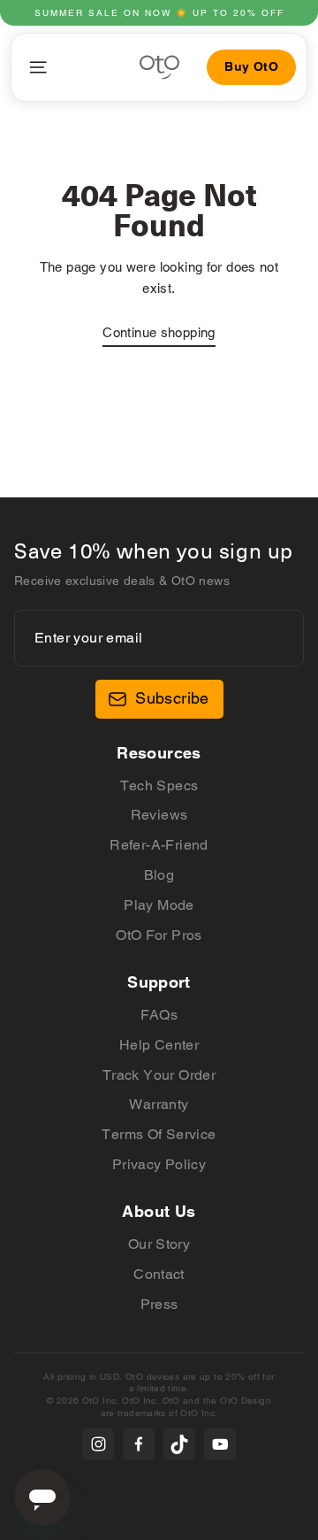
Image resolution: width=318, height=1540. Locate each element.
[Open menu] (38, 67)
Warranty (158, 1104)
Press (159, 1304)
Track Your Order (159, 1074)
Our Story (159, 1244)
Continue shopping (159, 332)
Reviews (159, 814)
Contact (159, 1274)
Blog (159, 874)
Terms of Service (159, 1134)
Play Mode (158, 905)
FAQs (159, 1014)
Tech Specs (159, 785)
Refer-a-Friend (159, 844)
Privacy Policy (159, 1164)
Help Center (159, 1044)
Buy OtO (251, 66)
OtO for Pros (159, 935)
